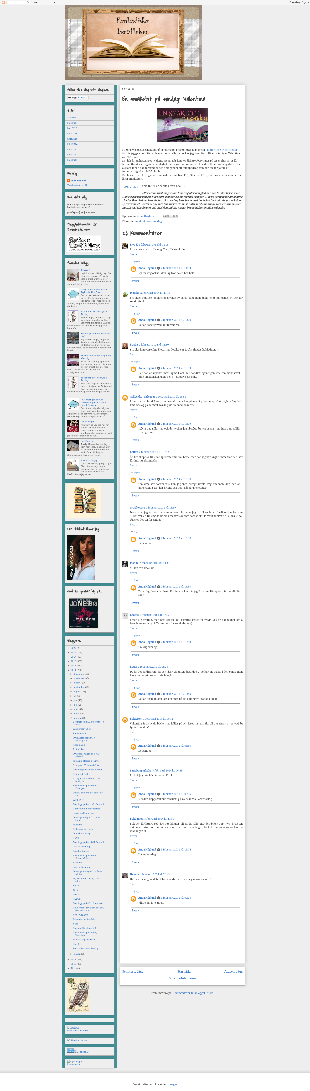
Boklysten (136, 718)
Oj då (75, 890)
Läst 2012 (72, 154)
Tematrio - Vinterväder (84, 919)
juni (76, 700)
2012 (74, 964)
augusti (78, 691)
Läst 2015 (72, 138)
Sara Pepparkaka (140, 770)
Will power (78, 799)
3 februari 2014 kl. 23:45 (155, 874)
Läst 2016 (72, 133)
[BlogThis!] (167, 216)
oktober (78, 682)
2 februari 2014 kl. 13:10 (154, 344)
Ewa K (134, 244)
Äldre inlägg (233, 971)
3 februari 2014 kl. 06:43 (167, 770)
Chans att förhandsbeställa (86, 808)
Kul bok (77, 885)
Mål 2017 (72, 128)
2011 (73, 968)
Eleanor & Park (80, 774)
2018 (74, 652)
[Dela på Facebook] (173, 216)
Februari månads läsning (85, 948)
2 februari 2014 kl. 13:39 (176, 368)
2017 (74, 657)
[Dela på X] (170, 216)
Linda (133, 666)
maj (76, 704)
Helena (134, 874)
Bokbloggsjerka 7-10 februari (88, 903)
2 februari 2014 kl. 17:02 (155, 614)
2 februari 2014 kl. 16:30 (176, 479)
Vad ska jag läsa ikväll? (85, 939)
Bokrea (76, 894)
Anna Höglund (147, 268)
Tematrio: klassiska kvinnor (86, 761)
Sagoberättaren (81, 851)
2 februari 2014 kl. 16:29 (176, 423)
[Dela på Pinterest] (176, 216)
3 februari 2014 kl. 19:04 (176, 849)
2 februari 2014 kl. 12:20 (176, 319)
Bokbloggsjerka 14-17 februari (88, 842)
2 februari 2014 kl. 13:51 (171, 396)
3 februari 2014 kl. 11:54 (159, 818)
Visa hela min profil (77, 185)
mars (76, 713)
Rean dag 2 (79, 745)
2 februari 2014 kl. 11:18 (155, 292)
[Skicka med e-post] (164, 216)
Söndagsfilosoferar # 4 (84, 928)
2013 (74, 959)
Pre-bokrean (79, 733)
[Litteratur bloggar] (77, 1040)
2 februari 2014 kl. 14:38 (154, 563)
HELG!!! (77, 898)
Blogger (172, 1084)
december (79, 674)
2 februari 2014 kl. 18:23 (153, 666)
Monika (134, 292)
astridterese (137, 507)
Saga (75, 923)
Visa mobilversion (182, 978)
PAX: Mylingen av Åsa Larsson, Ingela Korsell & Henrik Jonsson (93, 402)
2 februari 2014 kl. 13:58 (154, 452)
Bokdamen (136, 818)
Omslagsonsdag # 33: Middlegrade (84, 739)
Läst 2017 (72, 123)
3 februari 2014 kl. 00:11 (158, 718)
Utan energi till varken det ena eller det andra (88, 909)
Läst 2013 (72, 149)
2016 (74, 661)
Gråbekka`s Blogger (142, 396)
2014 (74, 670)
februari (78, 718)
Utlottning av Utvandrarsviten (88, 769)
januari (77, 954)
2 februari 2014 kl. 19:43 (176, 642)
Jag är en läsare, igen (84, 813)
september (79, 687)
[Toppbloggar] (75, 1061)
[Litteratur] (73, 1028)
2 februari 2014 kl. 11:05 (154, 244)
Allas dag (77, 862)
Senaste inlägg (133, 971)
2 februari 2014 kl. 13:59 (161, 507)
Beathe (134, 614)
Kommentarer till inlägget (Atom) (193, 993)
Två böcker (78, 749)
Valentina (77, 824)
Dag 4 (76, 944)
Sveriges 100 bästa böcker (86, 765)
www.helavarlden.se (77, 1030)
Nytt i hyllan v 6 (80, 914)
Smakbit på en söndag (148, 221)
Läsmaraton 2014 (82, 729)
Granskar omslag (82, 833)
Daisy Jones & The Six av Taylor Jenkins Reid (94, 291)
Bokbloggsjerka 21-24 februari (88, 804)
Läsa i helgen (87, 421)
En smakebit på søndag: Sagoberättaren (85, 857)
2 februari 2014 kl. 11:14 (176, 268)
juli (75, 696)
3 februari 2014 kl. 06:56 (176, 745)
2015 (74, 665)
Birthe (134, 344)
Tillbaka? (85, 270)
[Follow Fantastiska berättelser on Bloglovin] (78, 98)
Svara (133, 254)
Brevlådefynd (87, 441)
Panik (76, 837)
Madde (134, 563)
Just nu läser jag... (90, 460)
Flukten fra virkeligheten (221, 149)
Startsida (184, 971)
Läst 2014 (72, 144)
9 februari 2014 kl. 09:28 (176, 897)
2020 (74, 648)
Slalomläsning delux (83, 829)
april (76, 709)
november (79, 678)
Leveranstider (74, 1064)
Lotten (134, 452)
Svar (137, 261)
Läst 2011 (72, 160)
